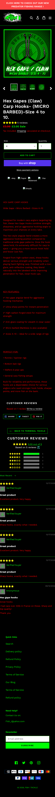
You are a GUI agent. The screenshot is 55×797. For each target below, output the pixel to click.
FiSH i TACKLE (31, 787)
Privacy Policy (13, 667)
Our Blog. (11, 682)
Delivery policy (14, 651)
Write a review (34, 408)
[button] (10, 122)
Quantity (42, 141)
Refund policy (13, 697)
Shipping (21, 131)
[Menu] (50, 17)
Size (6, 141)
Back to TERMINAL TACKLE (30, 431)
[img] (7, 483)
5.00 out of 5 (35, 444)
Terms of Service (15, 674)
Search (9, 643)
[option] (14, 87)
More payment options (27, 170)
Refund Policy (13, 659)
